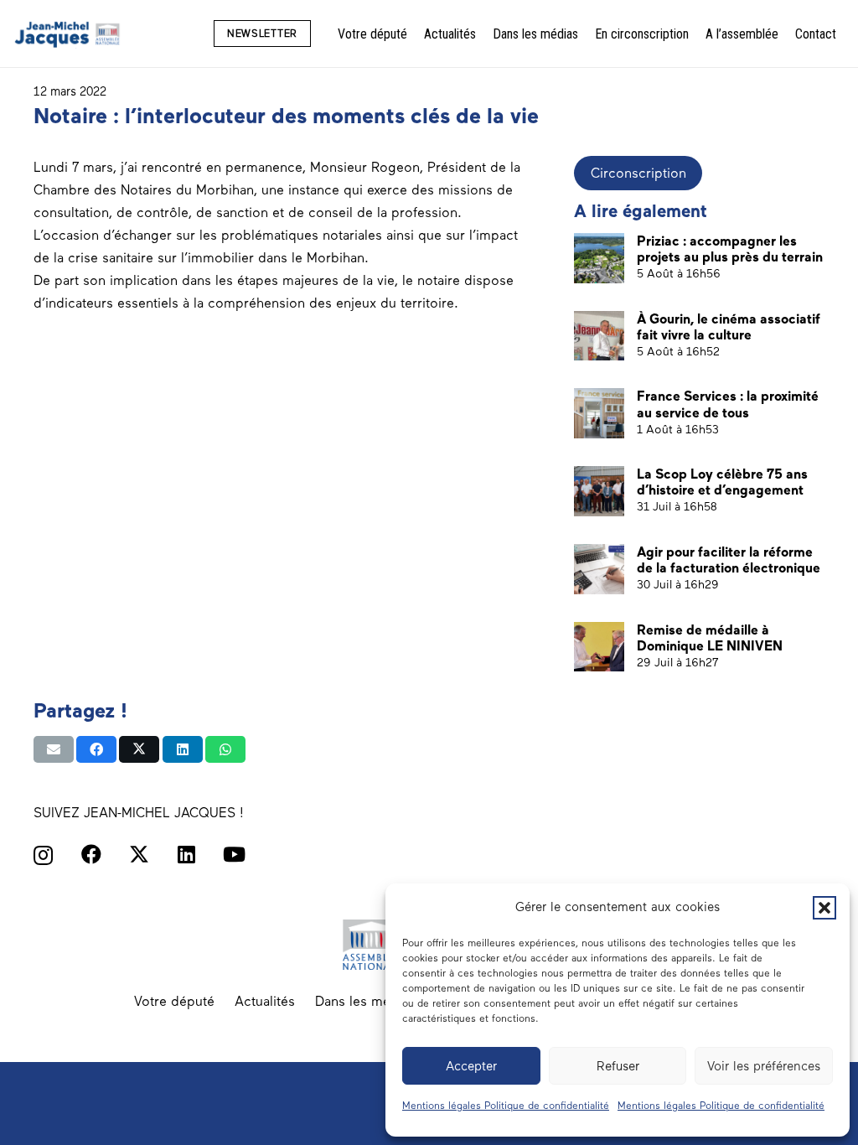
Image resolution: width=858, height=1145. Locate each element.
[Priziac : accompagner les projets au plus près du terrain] (599, 258)
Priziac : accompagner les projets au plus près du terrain (730, 249)
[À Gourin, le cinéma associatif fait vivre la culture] (599, 336)
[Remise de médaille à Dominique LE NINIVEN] (599, 647)
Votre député (174, 1001)
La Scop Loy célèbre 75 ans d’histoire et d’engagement (722, 482)
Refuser (618, 1066)
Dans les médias (365, 1001)
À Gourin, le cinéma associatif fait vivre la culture (728, 327)
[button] (824, 907)
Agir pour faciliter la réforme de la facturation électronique (728, 560)
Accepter (471, 1066)
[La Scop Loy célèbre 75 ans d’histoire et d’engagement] (599, 491)
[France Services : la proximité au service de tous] (599, 413)
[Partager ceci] (96, 749)
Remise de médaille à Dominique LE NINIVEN (710, 638)
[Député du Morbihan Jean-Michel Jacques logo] (68, 34)
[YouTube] (234, 854)
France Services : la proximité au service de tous (728, 404)
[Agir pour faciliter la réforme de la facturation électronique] (599, 569)
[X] (139, 854)
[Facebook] (91, 854)
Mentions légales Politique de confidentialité (505, 1105)
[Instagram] (43, 855)
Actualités (265, 1001)
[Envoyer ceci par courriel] (54, 749)
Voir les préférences (763, 1066)
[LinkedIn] (186, 854)
